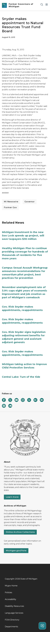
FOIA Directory (12, 620)
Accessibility (10, 599)
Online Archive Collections (20, 532)
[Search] (41, 4)
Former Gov (10, 207)
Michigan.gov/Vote (16, 550)
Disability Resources (14, 606)
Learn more (12, 497)
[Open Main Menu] (46, 4)
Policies (8, 592)
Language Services (14, 613)
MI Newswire (11, 201)
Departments (11, 626)
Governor (30, 201)
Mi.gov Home (11, 585)
